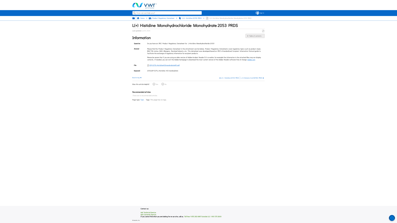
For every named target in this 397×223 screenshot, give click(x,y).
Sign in (261, 13)
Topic (142, 100)
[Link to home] (144, 8)
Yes (157, 84)
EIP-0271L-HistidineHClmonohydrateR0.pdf (165, 65)
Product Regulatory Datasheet (163, 18)
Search (134, 13)
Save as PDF (263, 31)
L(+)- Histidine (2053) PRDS (192, 18)
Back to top (136, 77)
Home (142, 18)
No (165, 84)
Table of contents (255, 36)
